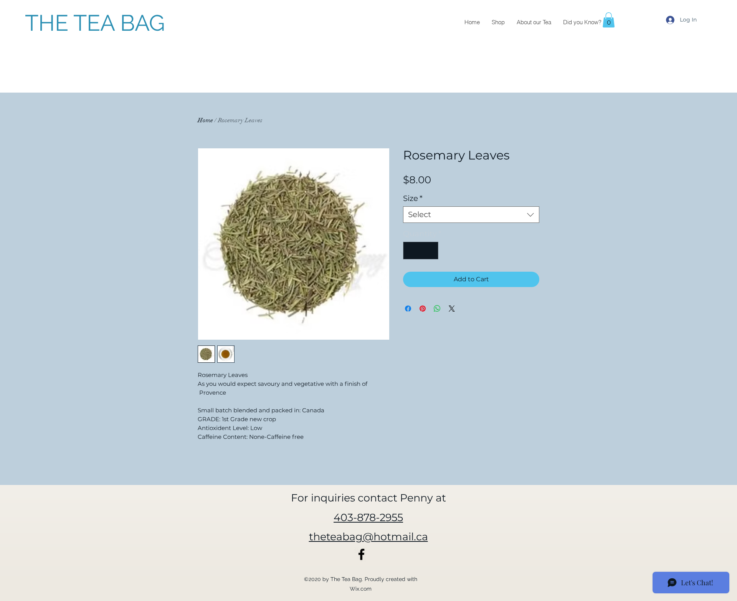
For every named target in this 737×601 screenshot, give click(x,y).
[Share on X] (451, 308)
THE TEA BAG (95, 23)
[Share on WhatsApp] (437, 308)
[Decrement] (410, 250)
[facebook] (361, 554)
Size (413, 198)
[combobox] (471, 214)
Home (205, 120)
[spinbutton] (420, 250)
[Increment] (430, 250)
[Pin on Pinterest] (422, 308)
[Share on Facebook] (408, 308)
